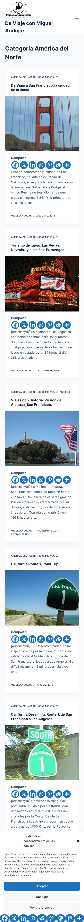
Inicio (40, 77)
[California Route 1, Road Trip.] (42, 598)
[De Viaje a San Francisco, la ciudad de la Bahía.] (42, 124)
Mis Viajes (51, 77)
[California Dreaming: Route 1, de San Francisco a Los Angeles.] (42, 752)
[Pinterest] (50, 165)
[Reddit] (58, 165)
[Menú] (77, 17)
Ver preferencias (42, 907)
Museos (65, 391)
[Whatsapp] (41, 165)
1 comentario (20, 534)
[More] (67, 165)
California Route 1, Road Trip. (35, 564)
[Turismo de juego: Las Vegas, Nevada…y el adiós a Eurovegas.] (42, 283)
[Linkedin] (32, 165)
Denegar (42, 897)
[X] (24, 165)
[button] (78, 841)
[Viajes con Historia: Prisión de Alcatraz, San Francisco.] (42, 438)
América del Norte (23, 77)
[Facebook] (15, 165)
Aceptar (42, 886)
